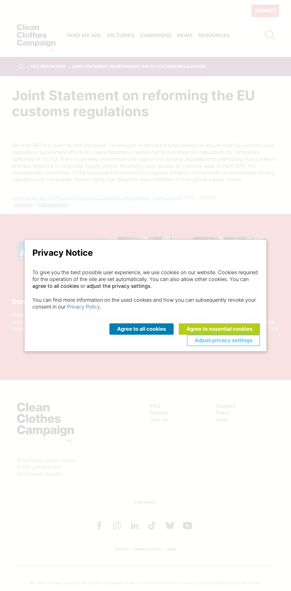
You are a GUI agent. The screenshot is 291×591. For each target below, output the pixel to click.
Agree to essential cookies (219, 329)
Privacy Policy (83, 307)
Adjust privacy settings (223, 340)
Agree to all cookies (141, 329)
